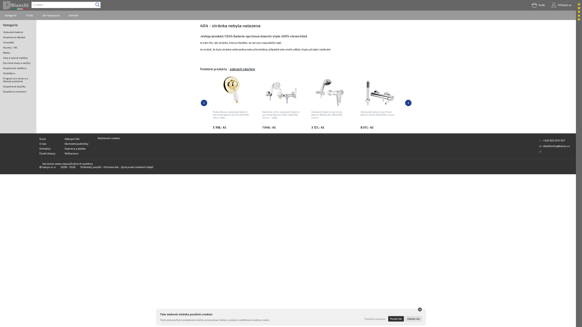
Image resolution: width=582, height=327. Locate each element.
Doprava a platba (75, 148)
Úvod (42, 138)
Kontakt (73, 15)
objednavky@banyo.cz (556, 146)
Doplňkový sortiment (14, 91)
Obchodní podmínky (77, 143)
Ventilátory (9, 73)
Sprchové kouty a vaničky (16, 62)
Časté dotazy (47, 153)
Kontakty (45, 148)
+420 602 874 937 (554, 140)
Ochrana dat (111, 167)
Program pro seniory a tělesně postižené (15, 80)
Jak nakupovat (51, 15)
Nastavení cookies (109, 138)
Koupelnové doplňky (14, 86)
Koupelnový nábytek (14, 37)
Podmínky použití (90, 167)
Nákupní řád (72, 138)
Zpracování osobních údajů (137, 167)
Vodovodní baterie (13, 32)
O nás (29, 15)
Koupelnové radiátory (15, 68)
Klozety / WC (10, 47)
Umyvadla (8, 42)
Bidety (6, 52)
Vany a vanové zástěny (15, 57)
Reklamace (71, 153)
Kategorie (11, 15)
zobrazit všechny (242, 69)
